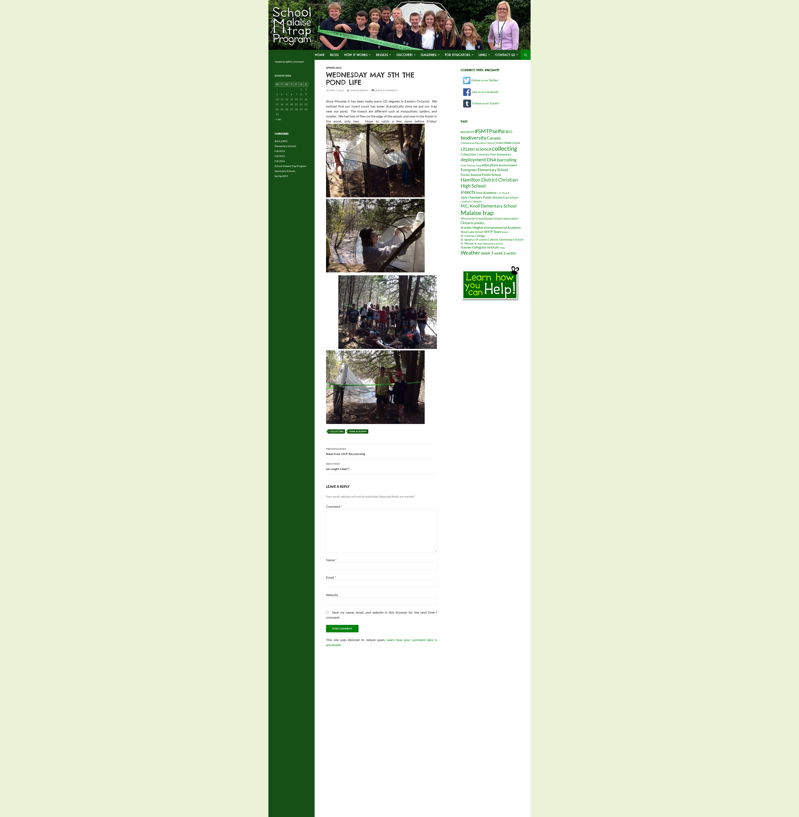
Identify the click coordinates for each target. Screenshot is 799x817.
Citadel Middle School (507, 143)
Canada (494, 138)
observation (510, 218)
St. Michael (467, 243)
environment (508, 165)
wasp (502, 247)
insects (468, 192)
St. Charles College (473, 235)
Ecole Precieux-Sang (471, 165)
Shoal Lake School (472, 232)
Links (483, 55)
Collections (468, 154)
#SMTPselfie (490, 131)
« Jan (278, 119)
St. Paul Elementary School (488, 243)
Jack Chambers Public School (481, 197)
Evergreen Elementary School (484, 169)
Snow (505, 232)
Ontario (467, 222)
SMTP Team (492, 232)
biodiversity (473, 138)
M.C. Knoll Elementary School (488, 205)
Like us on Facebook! (485, 92)
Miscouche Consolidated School (481, 218)
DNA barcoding (501, 159)
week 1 (487, 253)
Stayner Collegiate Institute (480, 247)
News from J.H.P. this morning (345, 451)
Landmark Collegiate (471, 201)
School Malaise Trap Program (290, 166)
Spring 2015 (334, 67)
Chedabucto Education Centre (477, 143)
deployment (473, 159)
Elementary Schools (285, 146)
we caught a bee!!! (338, 466)
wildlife (511, 253)
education (490, 165)
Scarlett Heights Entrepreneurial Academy (491, 227)
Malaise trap (477, 212)
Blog (334, 55)
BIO (509, 132)
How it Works (356, 55)
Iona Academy (359, 90)
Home (320, 55)
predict (479, 223)
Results (382, 55)
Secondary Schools (285, 171)
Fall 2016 (280, 161)
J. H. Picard (503, 192)
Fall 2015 (280, 156)
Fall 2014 (280, 151)
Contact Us (505, 55)
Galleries (429, 55)
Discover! (404, 55)
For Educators (457, 55)
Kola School (510, 197)
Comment (334, 506)
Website (332, 595)
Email (331, 577)
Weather (470, 253)
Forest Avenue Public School (481, 175)
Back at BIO (281, 141)
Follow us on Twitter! (485, 80)
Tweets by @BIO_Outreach (289, 61)
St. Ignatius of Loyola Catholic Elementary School (492, 239)
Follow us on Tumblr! (485, 103)
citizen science (476, 149)
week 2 (499, 253)
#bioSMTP (467, 132)
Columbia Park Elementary (494, 154)
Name (331, 560)
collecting (337, 431)
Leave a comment (386, 90)
